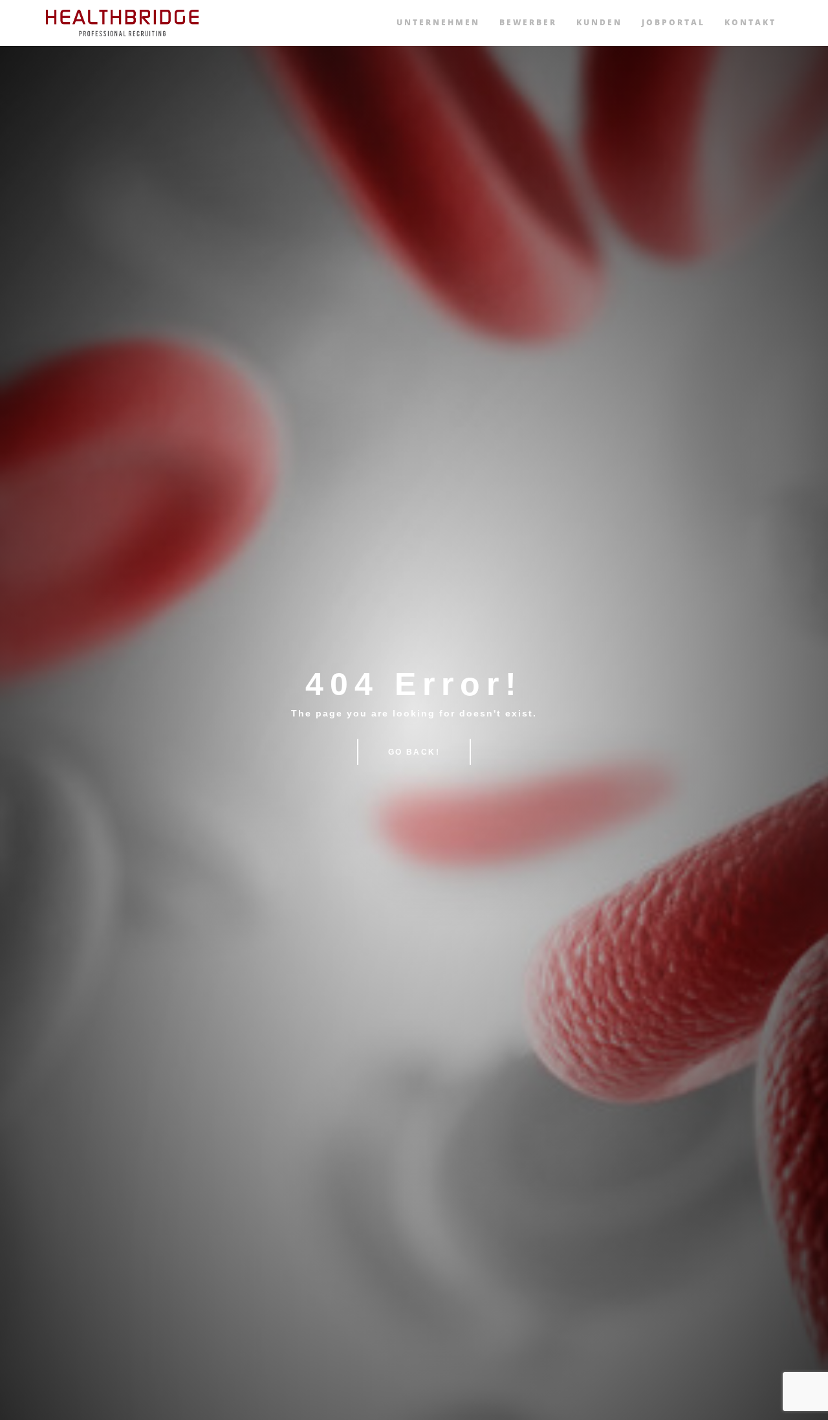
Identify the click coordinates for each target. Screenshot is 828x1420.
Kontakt (750, 22)
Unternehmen (438, 22)
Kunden (599, 22)
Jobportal (673, 22)
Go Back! (414, 752)
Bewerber (528, 22)
